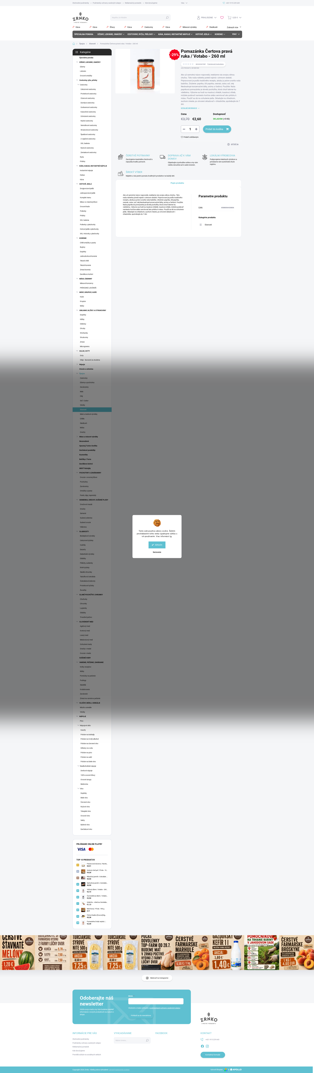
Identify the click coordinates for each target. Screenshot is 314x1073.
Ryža (82, 157)
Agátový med (85, 626)
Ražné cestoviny (87, 121)
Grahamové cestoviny (89, 107)
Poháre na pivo (86, 753)
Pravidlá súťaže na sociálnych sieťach (86, 1055)
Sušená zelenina (86, 518)
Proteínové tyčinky (87, 586)
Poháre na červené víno (89, 743)
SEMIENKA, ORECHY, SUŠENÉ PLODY (93, 500)
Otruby (82, 328)
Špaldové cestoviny (88, 134)
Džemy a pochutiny (87, 382)
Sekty (83, 820)
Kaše (82, 297)
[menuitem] (84, 34)
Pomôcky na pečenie (88, 676)
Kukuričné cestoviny (88, 112)
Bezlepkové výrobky (87, 536)
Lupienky (83, 608)
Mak (81, 392)
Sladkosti (83, 423)
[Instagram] (207, 1046)
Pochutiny (84, 482)
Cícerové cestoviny (88, 98)
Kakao (82, 175)
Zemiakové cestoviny (88, 152)
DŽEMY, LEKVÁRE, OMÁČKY (90, 62)
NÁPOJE (82, 716)
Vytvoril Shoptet (216, 1070)
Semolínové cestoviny (89, 125)
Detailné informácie (189, 108)
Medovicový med (86, 640)
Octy (82, 355)
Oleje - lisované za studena (90, 360)
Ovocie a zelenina (86, 369)
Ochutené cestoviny (88, 116)
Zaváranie (84, 694)
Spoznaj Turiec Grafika (88, 446)
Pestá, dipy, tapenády (88, 495)
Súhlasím (158, 544)
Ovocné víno (85, 816)
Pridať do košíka (214, 129)
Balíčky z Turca (85, 459)
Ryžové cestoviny (87, 148)
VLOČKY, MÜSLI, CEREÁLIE (89, 703)
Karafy (83, 730)
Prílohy (82, 161)
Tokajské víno (86, 811)
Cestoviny (83, 85)
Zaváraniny (84, 387)
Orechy (82, 432)
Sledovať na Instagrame (159, 978)
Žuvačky (83, 590)
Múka (82, 428)
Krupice (83, 301)
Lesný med (84, 635)
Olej (81, 396)
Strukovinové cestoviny (89, 130)
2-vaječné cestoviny (88, 139)
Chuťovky (83, 599)
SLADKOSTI (84, 531)
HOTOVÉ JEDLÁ (85, 184)
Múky (82, 306)
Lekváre (83, 71)
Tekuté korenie (85, 265)
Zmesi (82, 342)
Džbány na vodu (87, 748)
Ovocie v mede (85, 653)
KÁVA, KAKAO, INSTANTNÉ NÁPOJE (93, 166)
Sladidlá (83, 685)
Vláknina (83, 527)
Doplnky (83, 252)
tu (171, 536)
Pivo (81, 721)
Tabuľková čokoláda (87, 577)
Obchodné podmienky (80, 3)
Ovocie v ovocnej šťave (88, 477)
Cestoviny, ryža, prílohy (88, 80)
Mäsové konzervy (86, 283)
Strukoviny (84, 337)
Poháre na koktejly (88, 735)
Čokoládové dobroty (87, 581)
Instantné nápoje (86, 170)
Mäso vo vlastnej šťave (88, 202)
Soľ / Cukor (84, 401)
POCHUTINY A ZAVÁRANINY (90, 473)
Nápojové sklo (85, 725)
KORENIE (82, 238)
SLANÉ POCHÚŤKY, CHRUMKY (91, 595)
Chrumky (83, 604)
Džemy (82, 67)
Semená (83, 513)
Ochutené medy (86, 644)
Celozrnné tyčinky (86, 540)
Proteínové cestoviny (88, 94)
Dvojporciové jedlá (87, 188)
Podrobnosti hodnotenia (215, 64)
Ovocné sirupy (86, 780)
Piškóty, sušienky (86, 563)
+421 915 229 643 (212, 1040)
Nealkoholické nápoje (88, 766)
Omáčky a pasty (86, 491)
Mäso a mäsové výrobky (88, 437)
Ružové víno (85, 807)
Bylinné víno (85, 825)
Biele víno (84, 798)
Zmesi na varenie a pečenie (90, 698)
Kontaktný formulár (212, 1055)
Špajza (82, 374)
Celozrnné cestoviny (88, 89)
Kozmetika (83, 455)
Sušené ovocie (85, 522)
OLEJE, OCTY (84, 351)
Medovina (84, 784)
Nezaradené (84, 441)
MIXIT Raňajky (85, 468)
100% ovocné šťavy (88, 775)
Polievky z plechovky (87, 225)
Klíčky (82, 319)
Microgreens (84, 346)
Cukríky (83, 545)
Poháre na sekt (86, 757)
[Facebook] (202, 1046)
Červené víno (85, 802)
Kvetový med (85, 631)
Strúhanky (84, 333)
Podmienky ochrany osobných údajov (107, 3)
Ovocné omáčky (86, 76)
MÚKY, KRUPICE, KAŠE (88, 292)
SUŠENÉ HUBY (85, 658)
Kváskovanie (85, 689)
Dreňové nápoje (86, 771)
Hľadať (167, 18)
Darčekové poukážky (87, 450)
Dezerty (83, 549)
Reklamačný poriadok (133, 3)
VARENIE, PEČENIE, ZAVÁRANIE (91, 662)
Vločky (82, 405)
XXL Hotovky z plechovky (89, 234)
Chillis (82, 419)
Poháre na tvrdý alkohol (90, 739)
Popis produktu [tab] (177, 183)
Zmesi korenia (85, 270)
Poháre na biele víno (88, 762)
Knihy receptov (85, 667)
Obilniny (83, 324)
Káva (82, 180)
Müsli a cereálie (86, 707)
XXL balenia (85, 143)
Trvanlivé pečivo (86, 617)
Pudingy (83, 680)
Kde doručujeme (151, 3)
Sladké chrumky (86, 572)
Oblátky (83, 558)
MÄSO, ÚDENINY (85, 279)
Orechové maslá (86, 504)
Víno (81, 789)
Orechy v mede (85, 649)
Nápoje (82, 364)
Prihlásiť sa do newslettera (141, 1015)
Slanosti (83, 410)
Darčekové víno (86, 829)
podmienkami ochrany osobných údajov (165, 1008)
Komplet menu (85, 198)
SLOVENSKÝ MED (86, 622)
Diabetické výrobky (87, 554)
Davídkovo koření (86, 274)
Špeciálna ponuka (86, 58)
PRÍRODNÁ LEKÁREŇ (88, 288)
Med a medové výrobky (88, 414)
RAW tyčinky (84, 568)
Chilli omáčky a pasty (88, 243)
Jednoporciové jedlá (87, 193)
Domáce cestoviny (87, 103)
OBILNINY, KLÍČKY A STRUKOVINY (92, 310)
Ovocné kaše (85, 206)
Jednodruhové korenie (88, 256)
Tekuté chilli (84, 261)
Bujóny (82, 247)
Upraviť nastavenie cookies (119, 1070)
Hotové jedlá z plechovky (89, 229)
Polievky (83, 211)
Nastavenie (157, 552)
